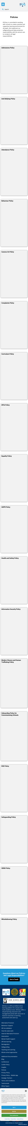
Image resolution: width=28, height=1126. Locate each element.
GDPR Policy (5, 507)
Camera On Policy (7, 252)
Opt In (14, 1107)
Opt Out (14, 1111)
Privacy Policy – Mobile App (9, 1075)
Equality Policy (6, 456)
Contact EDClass (20, 1118)
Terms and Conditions (8, 1081)
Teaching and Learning (8, 1050)
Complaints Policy (7, 303)
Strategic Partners (6, 1078)
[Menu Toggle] (3, 4)
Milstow (25, 1124)
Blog (2, 1059)
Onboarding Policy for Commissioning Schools (9, 714)
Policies (3, 1070)
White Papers (5, 1086)
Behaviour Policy (7, 201)
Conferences (5, 1062)
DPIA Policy (5, 405)
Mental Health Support (8, 1039)
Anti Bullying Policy (8, 99)
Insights (3, 1067)
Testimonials (5, 1083)
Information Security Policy (10, 609)
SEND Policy (5, 868)
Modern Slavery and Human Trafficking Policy (11, 661)
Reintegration (5, 1044)
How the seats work (7, 1031)
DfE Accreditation (6, 1028)
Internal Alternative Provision (10, 1033)
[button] (26, 1091)
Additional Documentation (9, 1056)
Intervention (5, 1036)
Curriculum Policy (7, 354)
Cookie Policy (7, 1118)
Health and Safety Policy (10, 558)
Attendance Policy (7, 150)
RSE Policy (5, 766)
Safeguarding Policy (8, 817)
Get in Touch (14, 979)
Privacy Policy (13, 1118)
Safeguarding (5, 1047)
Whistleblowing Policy (9, 919)
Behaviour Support (7, 1025)
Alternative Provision (7, 1023)
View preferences (14, 1115)
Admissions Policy (7, 48)
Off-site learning (6, 1041)
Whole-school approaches (9, 1052)
